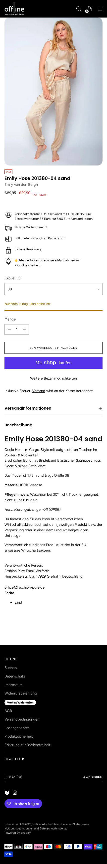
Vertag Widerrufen (20, 702)
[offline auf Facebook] (7, 793)
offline (37, 824)
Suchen (10, 667)
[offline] (14, 9)
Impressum (13, 684)
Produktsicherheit (18, 736)
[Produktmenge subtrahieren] (9, 329)
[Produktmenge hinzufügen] (24, 329)
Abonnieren (92, 776)
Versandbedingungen (21, 719)
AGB (8, 711)
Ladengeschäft (16, 728)
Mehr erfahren (29, 260)
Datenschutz (14, 676)
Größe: (12, 278)
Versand (38, 391)
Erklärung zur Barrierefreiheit (27, 745)
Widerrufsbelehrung (20, 693)
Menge (10, 319)
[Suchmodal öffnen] (78, 9)
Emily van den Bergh (21, 184)
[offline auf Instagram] (15, 793)
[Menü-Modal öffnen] (100, 9)
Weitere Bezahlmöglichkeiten (53, 378)
